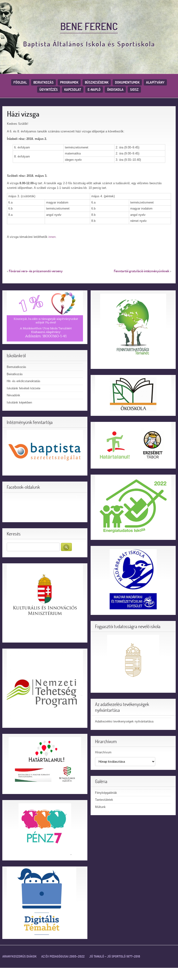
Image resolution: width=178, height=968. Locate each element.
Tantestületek (104, 799)
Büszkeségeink (96, 82)
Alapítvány (155, 82)
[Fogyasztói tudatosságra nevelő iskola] (133, 661)
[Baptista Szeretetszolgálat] (45, 451)
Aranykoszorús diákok (19, 956)
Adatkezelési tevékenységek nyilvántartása (124, 721)
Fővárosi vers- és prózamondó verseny (36, 271)
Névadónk (13, 395)
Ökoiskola (115, 89)
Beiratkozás (43, 82)
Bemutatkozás (16, 367)
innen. (52, 237)
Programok (69, 82)
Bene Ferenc (89, 26)
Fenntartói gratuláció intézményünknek (141, 271)
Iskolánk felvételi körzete (23, 388)
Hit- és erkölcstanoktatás (23, 381)
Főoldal (20, 82)
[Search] (66, 547)
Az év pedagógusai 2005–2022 (63, 956)
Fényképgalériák (106, 792)
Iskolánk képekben (19, 402)
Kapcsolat (72, 89)
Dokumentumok (127, 82)
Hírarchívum (103, 752)
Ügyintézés (48, 89)
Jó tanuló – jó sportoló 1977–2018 (114, 956)
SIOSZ (134, 89)
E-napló (94, 89)
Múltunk (100, 807)
